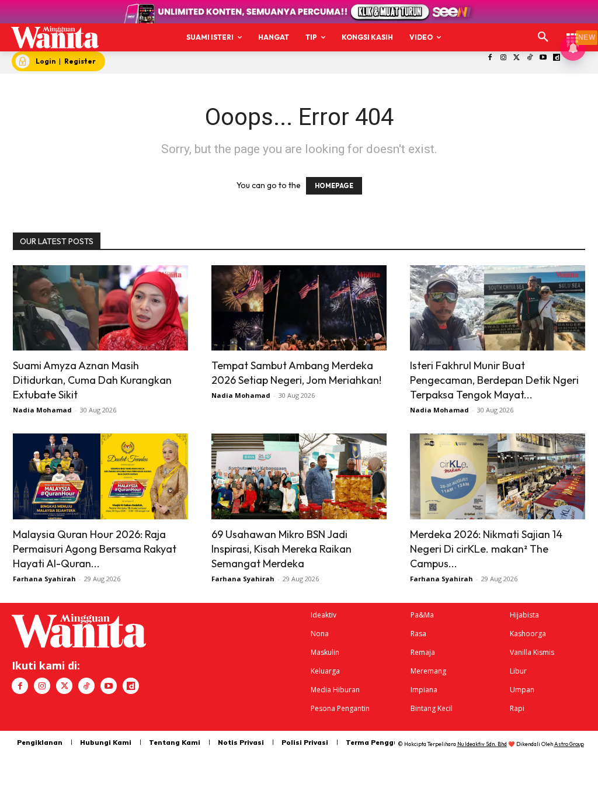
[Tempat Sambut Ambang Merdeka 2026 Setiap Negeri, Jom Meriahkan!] (299, 308)
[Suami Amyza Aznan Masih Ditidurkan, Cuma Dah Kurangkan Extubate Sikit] (100, 308)
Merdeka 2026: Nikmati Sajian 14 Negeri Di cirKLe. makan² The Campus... (486, 549)
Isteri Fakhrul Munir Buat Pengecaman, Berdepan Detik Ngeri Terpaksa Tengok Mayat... (494, 380)
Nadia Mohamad (42, 409)
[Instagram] (503, 58)
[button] (543, 37)
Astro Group (569, 744)
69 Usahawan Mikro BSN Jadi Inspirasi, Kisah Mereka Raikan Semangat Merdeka (281, 549)
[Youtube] (543, 58)
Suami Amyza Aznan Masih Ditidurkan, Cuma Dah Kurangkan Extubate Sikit (92, 380)
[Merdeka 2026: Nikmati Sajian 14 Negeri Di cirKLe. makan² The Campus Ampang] (497, 476)
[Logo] (55, 37)
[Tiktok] (530, 58)
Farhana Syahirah (44, 578)
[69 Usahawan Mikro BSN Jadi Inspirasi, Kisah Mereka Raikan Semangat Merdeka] (299, 476)
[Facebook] (490, 58)
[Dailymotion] (557, 58)
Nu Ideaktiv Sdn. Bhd (482, 744)
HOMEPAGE (334, 186)
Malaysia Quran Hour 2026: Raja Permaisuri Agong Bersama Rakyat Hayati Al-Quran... (94, 549)
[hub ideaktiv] (572, 32)
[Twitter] (516, 58)
